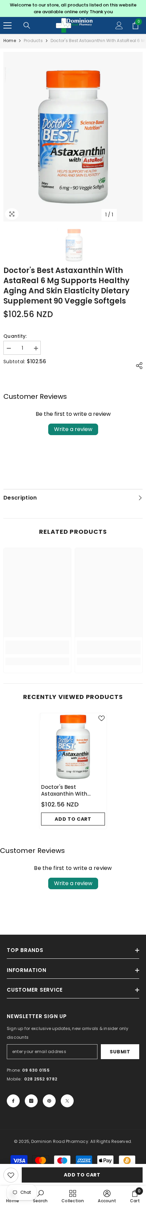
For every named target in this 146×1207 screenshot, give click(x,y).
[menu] (7, 25)
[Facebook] (13, 1100)
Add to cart (82, 1174)
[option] (73, 8)
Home (9, 40)
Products (33, 40)
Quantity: (15, 336)
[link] (37, 647)
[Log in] (119, 25)
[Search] (27, 25)
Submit (120, 1051)
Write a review (73, 429)
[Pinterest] (49, 1100)
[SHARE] (137, 365)
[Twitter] (67, 1100)
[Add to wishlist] (10, 1175)
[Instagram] (31, 1100)
